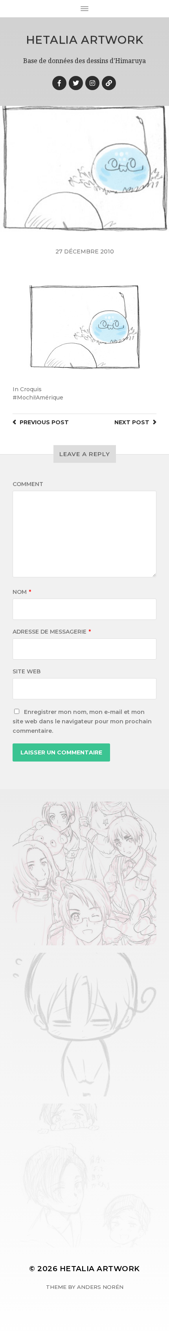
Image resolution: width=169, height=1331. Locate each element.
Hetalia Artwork (84, 39)
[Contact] (109, 83)
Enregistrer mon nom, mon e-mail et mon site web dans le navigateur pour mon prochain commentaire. (82, 721)
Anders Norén (100, 1287)
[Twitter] (76, 83)
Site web (26, 671)
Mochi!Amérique (40, 397)
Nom (22, 591)
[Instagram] (92, 83)
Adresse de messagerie (52, 631)
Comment (28, 484)
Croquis (31, 389)
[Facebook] (59, 83)
